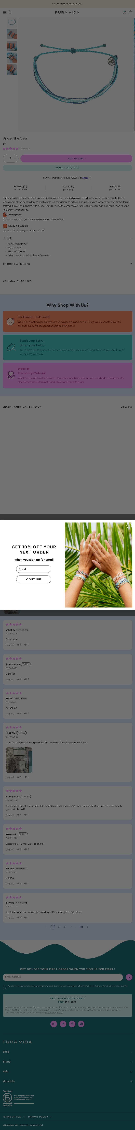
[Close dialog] (129, 525)
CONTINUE (33, 579)
